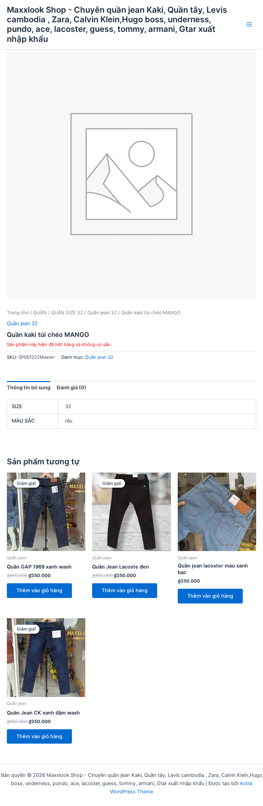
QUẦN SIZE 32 (67, 312)
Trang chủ (18, 312)
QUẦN (40, 312)
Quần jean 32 (102, 312)
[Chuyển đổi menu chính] (249, 24)
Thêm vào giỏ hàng (39, 590)
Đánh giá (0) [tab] (71, 387)
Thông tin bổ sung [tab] (28, 387)
